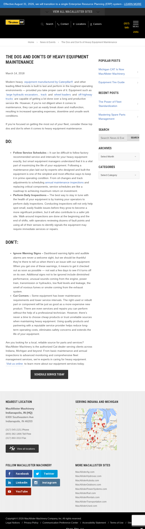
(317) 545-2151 (14, 429)
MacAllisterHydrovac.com (88, 476)
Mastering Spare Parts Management (112, 116)
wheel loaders (62, 94)
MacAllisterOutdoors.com (88, 484)
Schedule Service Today (49, 374)
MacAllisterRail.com (85, 493)
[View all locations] (96, 452)
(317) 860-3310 (14, 438)
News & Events (48, 42)
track (44, 94)
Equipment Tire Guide (112, 82)
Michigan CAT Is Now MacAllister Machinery (112, 71)
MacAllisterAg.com (84, 472)
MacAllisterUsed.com (86, 506)
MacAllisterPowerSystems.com (91, 489)
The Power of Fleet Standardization (110, 103)
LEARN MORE (132, 3)
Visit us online (14, 363)
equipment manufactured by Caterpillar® (48, 81)
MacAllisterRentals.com (87, 497)
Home (31, 42)
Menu (136, 26)
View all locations (26, 449)
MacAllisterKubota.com (87, 480)
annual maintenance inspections (64, 182)
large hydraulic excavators (22, 94)
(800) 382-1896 (14, 434)
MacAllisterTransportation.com (90, 501)
